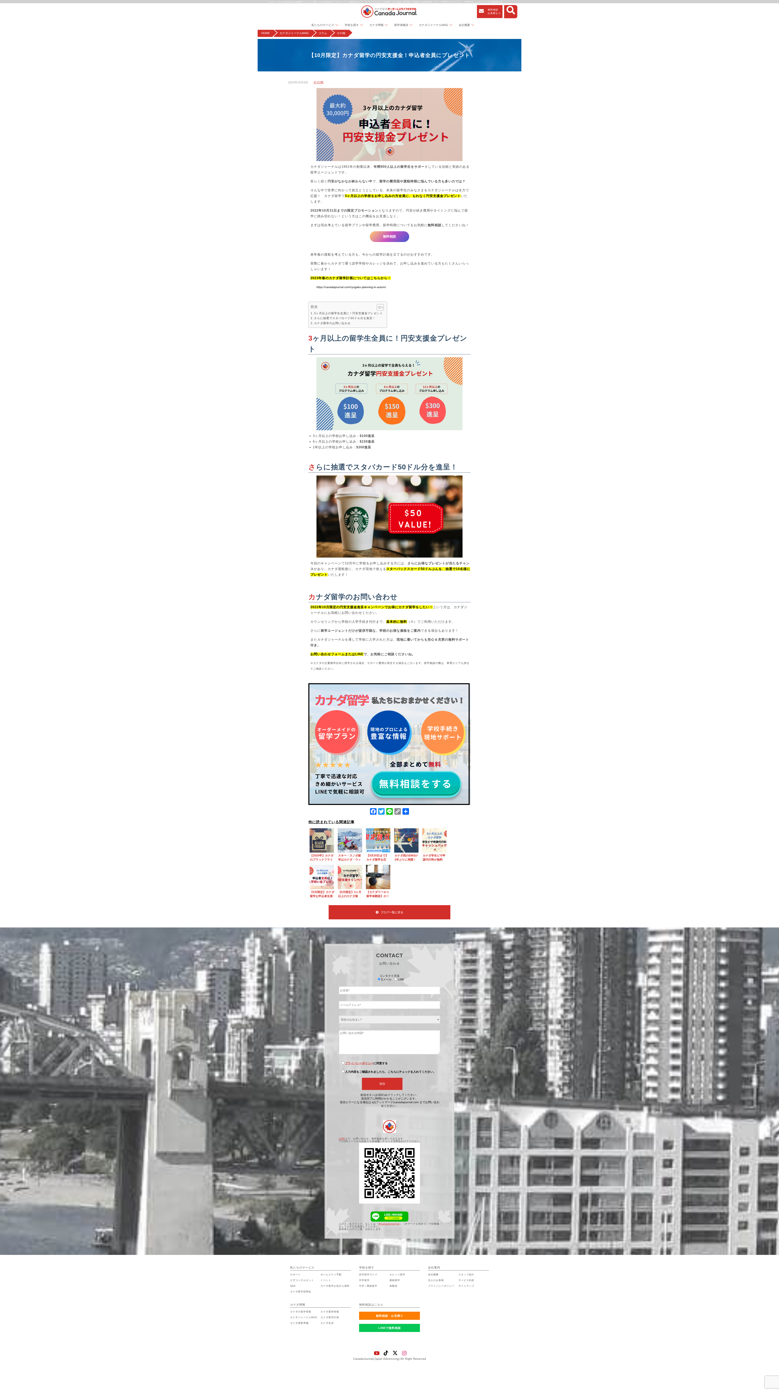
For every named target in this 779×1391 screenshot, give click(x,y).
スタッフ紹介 (466, 1274)
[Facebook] (373, 812)
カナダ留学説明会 (300, 1291)
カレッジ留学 (397, 1274)
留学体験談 (401, 25)
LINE (342, 1138)
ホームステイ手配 (331, 1274)
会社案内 (434, 1267)
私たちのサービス (322, 25)
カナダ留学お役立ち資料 (335, 1286)
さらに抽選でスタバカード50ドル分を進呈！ (345, 318)
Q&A (293, 1286)
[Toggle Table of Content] (378, 307)
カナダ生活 (327, 1323)
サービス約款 (466, 1280)
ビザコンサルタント (302, 1280)
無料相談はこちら (371, 1304)
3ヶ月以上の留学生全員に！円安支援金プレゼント (348, 313)
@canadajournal (389, 1223)
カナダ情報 (376, 25)
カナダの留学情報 (300, 1311)
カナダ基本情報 (330, 1311)
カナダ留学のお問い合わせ (332, 323)
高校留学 (395, 1280)
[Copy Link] (398, 812)
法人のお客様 (436, 1280)
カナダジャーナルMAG (433, 25)
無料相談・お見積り (389, 1315)
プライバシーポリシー (359, 1063)
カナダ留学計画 (330, 1317)
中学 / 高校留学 (368, 1286)
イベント (326, 1280)
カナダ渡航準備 (299, 1323)
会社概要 (464, 25)
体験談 (393, 1286)
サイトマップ (466, 1286)
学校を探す (352, 25)
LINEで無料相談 (389, 1328)
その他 (318, 82)
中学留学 (364, 1280)
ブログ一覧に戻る (392, 912)
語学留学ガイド (368, 1274)
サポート (295, 1274)
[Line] (389, 812)
